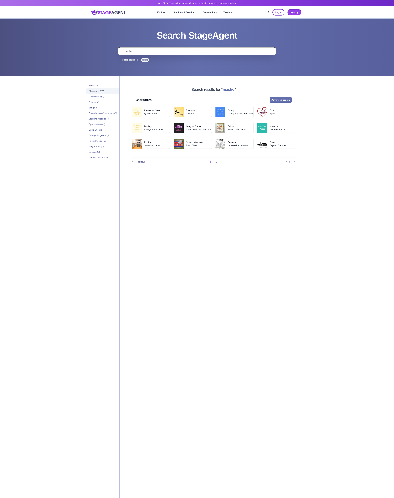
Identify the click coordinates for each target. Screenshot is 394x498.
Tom (272, 110)
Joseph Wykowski (194, 142)
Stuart (272, 142)
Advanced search (280, 100)
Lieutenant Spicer (152, 110)
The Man (190, 110)
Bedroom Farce (277, 129)
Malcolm (274, 126)
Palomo (231, 126)
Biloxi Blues (191, 145)
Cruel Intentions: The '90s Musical (202, 129)
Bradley (148, 126)
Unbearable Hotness (238, 145)
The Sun (190, 113)
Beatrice (232, 142)
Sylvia (272, 113)
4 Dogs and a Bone (153, 129)
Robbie (147, 142)
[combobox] (197, 51)
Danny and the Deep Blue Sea (242, 113)
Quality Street (150, 113)
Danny (231, 110)
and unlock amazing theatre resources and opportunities (197, 3)
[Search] (268, 12)
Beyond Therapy (278, 145)
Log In (278, 12)
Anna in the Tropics (237, 129)
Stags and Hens (152, 145)
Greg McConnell (194, 126)
